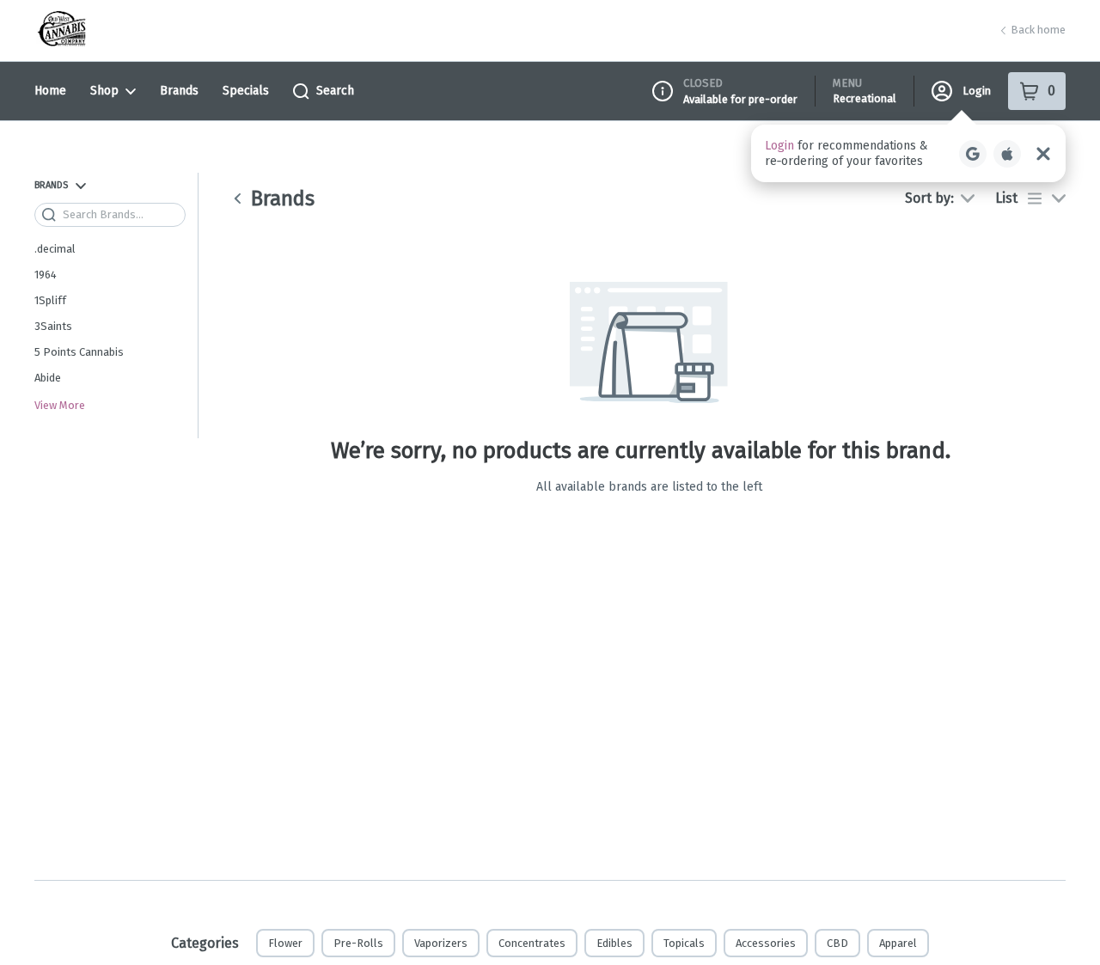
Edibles (614, 943)
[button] (908, 153)
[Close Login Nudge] (1043, 153)
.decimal (55, 248)
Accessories (766, 943)
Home (50, 90)
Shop (104, 90)
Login (976, 90)
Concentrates (531, 943)
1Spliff (50, 300)
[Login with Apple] (1007, 154)
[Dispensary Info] (662, 91)
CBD (837, 943)
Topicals (684, 943)
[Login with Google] (973, 154)
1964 (45, 274)
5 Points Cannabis (79, 351)
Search (335, 90)
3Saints (53, 326)
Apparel (898, 943)
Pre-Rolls (358, 943)
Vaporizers (441, 943)
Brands (179, 90)
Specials (246, 90)
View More (59, 406)
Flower (285, 943)
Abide (47, 377)
